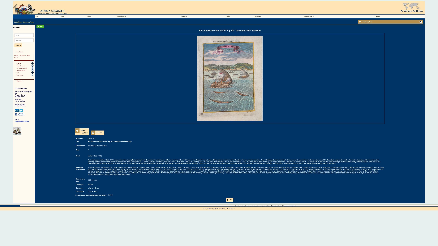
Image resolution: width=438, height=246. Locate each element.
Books (228, 16)
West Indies (20, 75)
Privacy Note (270, 205)
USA (18, 72)
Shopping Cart (391, 22)
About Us (237, 205)
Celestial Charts (121, 16)
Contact (243, 205)
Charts (89, 16)
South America (21, 70)
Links (276, 205)
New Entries (20, 52)
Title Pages (184, 16)
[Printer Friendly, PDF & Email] (229, 26)
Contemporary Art (309, 16)
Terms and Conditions (259, 205)
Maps (37, 16)
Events (281, 205)
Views (62, 16)
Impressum (249, 205)
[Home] (42, 9)
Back (230, 200)
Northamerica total (22, 68)
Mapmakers (20, 81)
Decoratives (258, 16)
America (22, 55)
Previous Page (28, 22)
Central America (21, 66)
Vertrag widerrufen (290, 205)
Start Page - (18, 22)
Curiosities (378, 16)
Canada (19, 63)
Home (16, 55)
